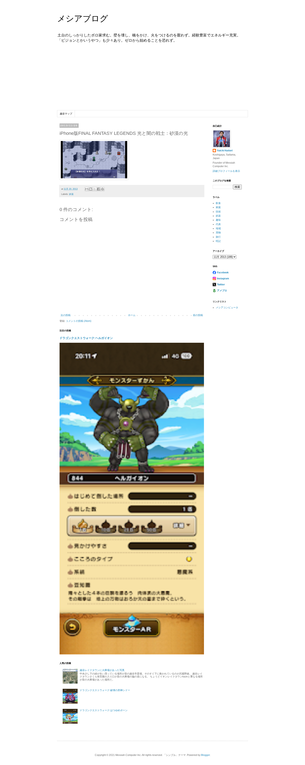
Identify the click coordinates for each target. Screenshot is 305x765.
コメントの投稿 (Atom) (78, 321)
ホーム (131, 315)
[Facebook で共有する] (98, 189)
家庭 (218, 207)
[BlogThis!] (91, 189)
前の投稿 (198, 315)
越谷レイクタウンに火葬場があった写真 (102, 670)
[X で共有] (95, 189)
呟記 (218, 241)
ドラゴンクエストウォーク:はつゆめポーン (104, 710)
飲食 (218, 203)
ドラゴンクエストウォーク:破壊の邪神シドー (105, 690)
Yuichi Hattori (225, 150)
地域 (218, 228)
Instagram (223, 278)
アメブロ (222, 290)
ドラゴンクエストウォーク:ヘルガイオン (86, 338)
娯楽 (71, 194)
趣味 (218, 219)
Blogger (205, 755)
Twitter (221, 284)
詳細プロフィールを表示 (226, 171)
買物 (218, 232)
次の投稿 (66, 315)
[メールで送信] (87, 189)
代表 (218, 224)
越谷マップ (66, 113)
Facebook (223, 272)
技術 (218, 211)
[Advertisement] (152, 79)
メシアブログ (82, 18)
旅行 (218, 236)
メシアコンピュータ (227, 307)
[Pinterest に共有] (102, 189)
